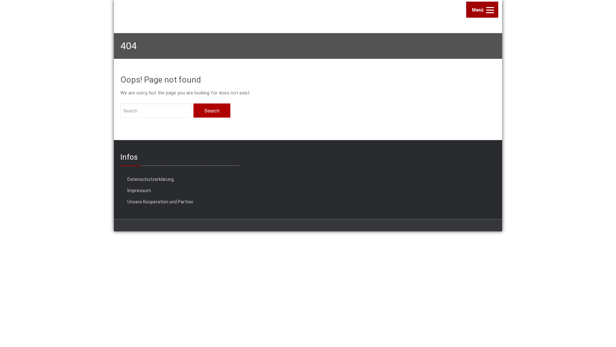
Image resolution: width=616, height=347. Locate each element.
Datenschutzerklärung (150, 179)
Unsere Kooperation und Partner (160, 201)
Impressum (139, 190)
